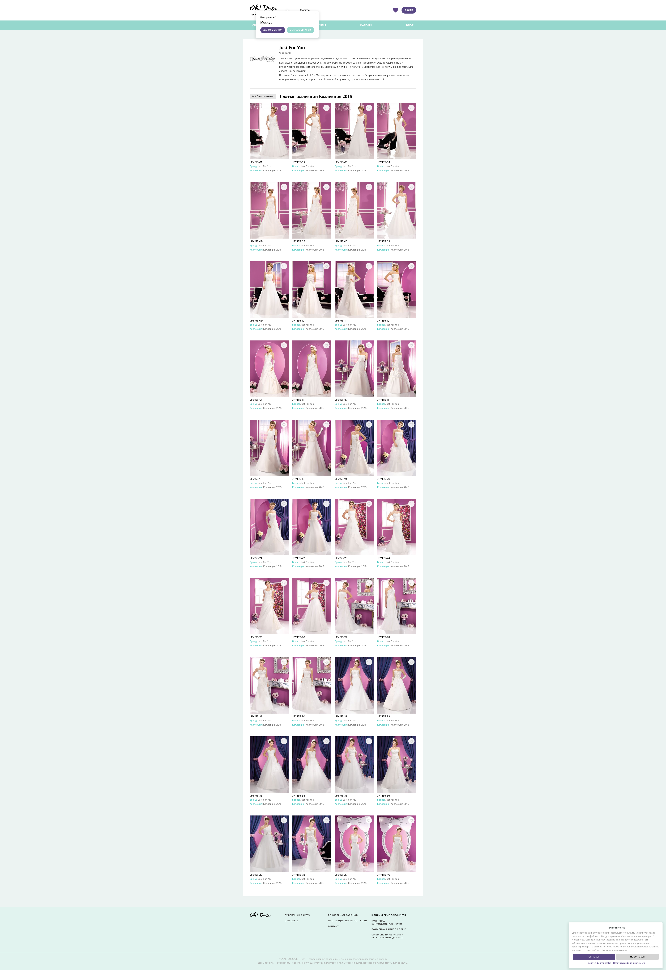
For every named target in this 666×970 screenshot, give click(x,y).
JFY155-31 (341, 716)
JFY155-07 (341, 241)
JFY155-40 (383, 875)
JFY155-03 (341, 162)
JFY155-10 (298, 320)
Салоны (366, 25)
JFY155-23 (341, 558)
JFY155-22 (298, 558)
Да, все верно (272, 30)
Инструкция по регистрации (347, 920)
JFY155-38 (298, 875)
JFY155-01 (256, 162)
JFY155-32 (383, 716)
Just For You (264, 166)
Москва (305, 10)
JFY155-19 (341, 479)
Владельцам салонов (343, 915)
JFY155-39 (341, 875)
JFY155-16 (383, 400)
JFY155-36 (383, 795)
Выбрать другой (300, 30)
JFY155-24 (383, 558)
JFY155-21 (256, 558)
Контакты (334, 926)
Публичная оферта (297, 915)
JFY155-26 (298, 637)
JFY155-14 (298, 400)
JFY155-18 (298, 479)
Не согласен (637, 956)
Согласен (594, 956)
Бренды (320, 25)
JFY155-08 (383, 241)
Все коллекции (265, 96)
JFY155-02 (298, 162)
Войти (409, 10)
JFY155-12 (383, 320)
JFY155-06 (298, 241)
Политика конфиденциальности (629, 963)
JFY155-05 (256, 241)
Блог (410, 25)
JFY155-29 (256, 716)
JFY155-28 (383, 637)
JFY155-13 (256, 400)
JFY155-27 (341, 637)
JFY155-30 (298, 716)
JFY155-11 (340, 320)
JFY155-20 (383, 479)
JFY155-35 (341, 795)
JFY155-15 (341, 400)
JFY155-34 (298, 795)
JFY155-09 (256, 320)
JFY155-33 (256, 795)
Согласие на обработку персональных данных (387, 936)
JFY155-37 (256, 875)
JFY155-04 (383, 162)
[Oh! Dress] (260, 915)
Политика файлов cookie (599, 963)
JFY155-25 (256, 637)
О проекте (291, 920)
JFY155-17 (256, 479)
